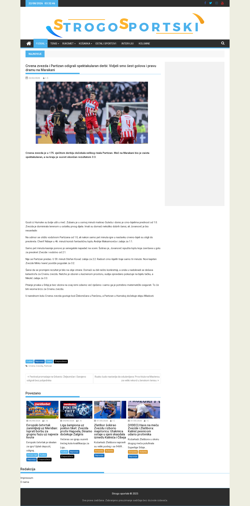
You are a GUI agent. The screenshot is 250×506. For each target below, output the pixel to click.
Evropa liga (32, 455)
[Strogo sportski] (125, 37)
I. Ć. (47, 78)
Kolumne (144, 43)
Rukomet (68, 43)
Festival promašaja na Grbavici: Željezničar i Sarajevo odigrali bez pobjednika (56, 378)
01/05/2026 (102, 421)
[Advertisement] (93, 190)
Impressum (26, 477)
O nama (24, 482)
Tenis (53, 43)
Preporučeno (61, 361)
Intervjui (127, 43)
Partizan (48, 366)
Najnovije (39, 361)
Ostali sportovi (105, 43)
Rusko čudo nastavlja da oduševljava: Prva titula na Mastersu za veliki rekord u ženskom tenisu (127, 378)
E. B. (46, 421)
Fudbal (40, 43)
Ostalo (49, 361)
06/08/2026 (34, 421)
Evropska (99, 451)
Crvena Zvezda (36, 366)
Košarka (84, 43)
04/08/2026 (68, 421)
